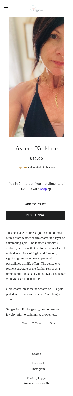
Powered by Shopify (36, 383)
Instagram (38, 369)
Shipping (21, 167)
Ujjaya (42, 378)
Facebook (38, 363)
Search (36, 354)
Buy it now (35, 215)
